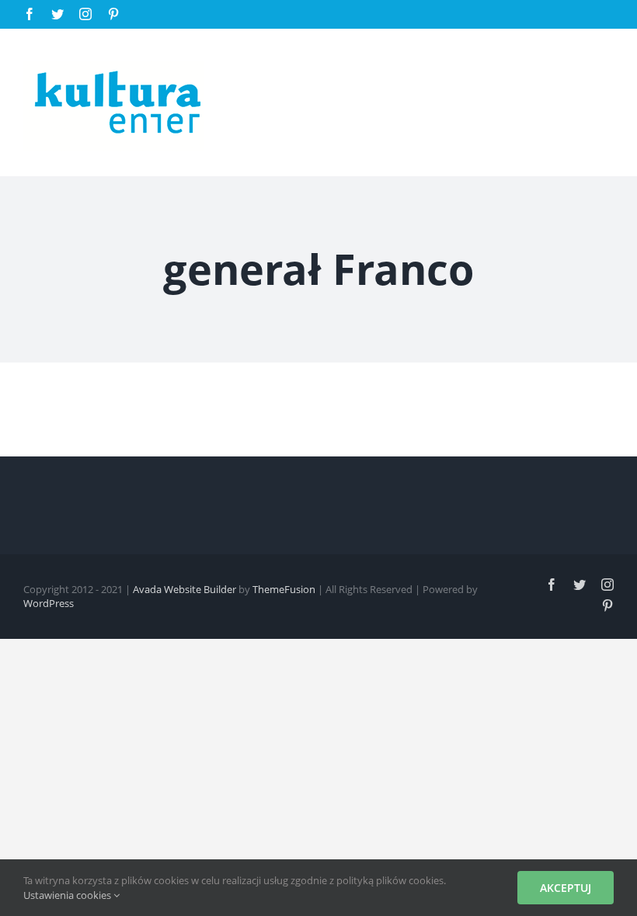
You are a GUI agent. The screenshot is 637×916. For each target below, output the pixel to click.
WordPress (48, 603)
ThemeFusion (283, 589)
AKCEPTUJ (565, 887)
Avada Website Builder (184, 589)
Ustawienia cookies (68, 895)
